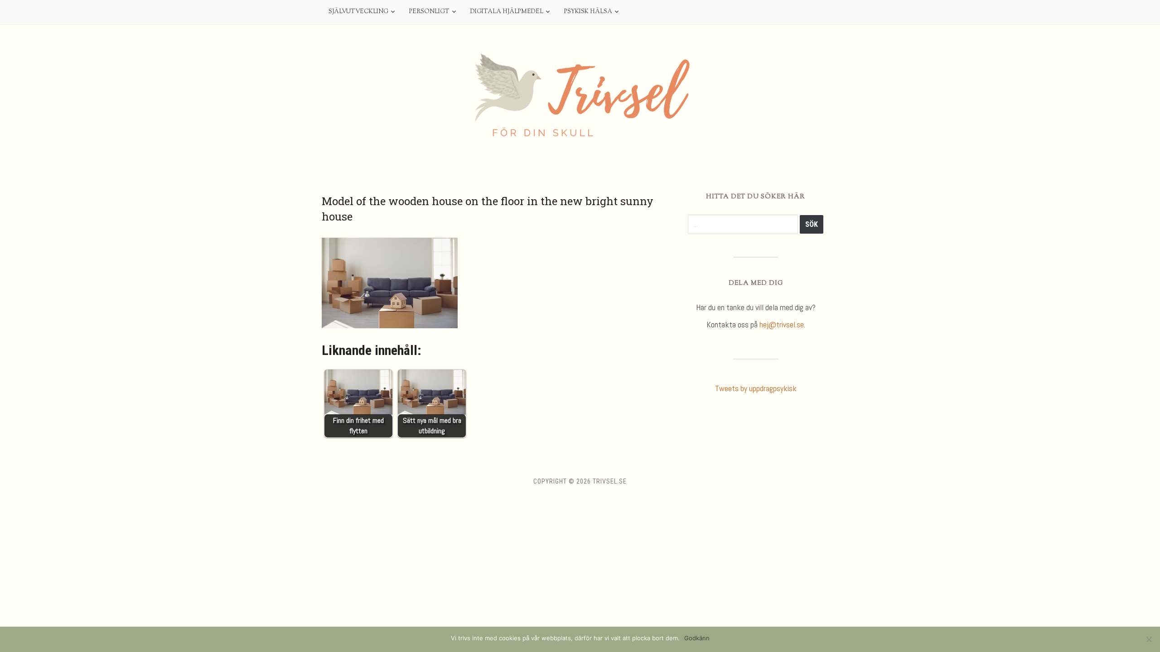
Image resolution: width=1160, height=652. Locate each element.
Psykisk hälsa (588, 12)
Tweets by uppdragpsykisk (756, 388)
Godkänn (697, 638)
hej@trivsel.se (781, 324)
